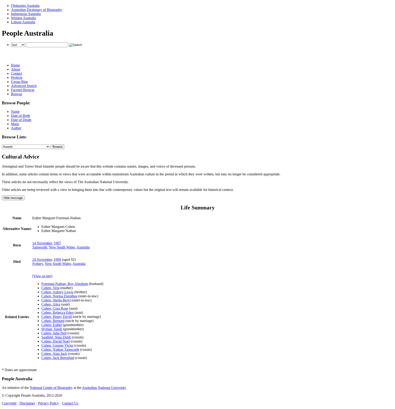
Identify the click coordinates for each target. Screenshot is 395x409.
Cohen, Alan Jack (54, 354)
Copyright (9, 403)
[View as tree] (42, 276)
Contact (16, 73)
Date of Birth (20, 116)
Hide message (13, 198)
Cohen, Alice (50, 304)
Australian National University (104, 388)
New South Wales (62, 247)
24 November (42, 259)
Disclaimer (27, 403)
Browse (16, 94)
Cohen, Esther (51, 325)
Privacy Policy (48, 403)
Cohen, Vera (50, 288)
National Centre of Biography (51, 388)
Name (15, 111)
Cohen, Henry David (56, 317)
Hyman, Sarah (51, 329)
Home (15, 65)
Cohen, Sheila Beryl (56, 300)
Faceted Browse (22, 90)
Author (16, 128)
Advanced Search (24, 86)
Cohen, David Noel (55, 341)
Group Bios (19, 82)
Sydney (37, 264)
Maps (15, 124)
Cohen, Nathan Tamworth (60, 349)
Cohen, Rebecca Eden (57, 312)
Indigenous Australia (26, 14)
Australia (83, 247)
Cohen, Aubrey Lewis (57, 292)
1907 (57, 243)
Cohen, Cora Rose (54, 308)
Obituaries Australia (25, 6)
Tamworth (39, 247)
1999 (57, 259)
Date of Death (21, 120)
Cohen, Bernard (52, 321)
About (15, 69)
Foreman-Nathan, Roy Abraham (64, 284)
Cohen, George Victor (57, 345)
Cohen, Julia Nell (54, 333)
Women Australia (23, 18)
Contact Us (70, 403)
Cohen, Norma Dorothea (59, 296)
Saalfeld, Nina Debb (56, 337)
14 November (42, 243)
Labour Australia (23, 22)
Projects (16, 77)
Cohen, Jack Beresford (57, 358)
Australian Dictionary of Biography (36, 10)
